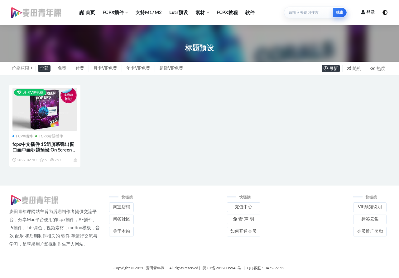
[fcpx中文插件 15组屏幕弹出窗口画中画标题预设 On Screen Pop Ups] (44, 110)
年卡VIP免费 (138, 68)
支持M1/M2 (149, 12)
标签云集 (370, 219)
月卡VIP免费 (105, 68)
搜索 (339, 12)
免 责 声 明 (243, 219)
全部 (44, 68)
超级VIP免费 (171, 68)
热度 (380, 69)
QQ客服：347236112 (265, 268)
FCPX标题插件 (51, 136)
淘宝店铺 (121, 207)
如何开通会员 (243, 231)
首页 (90, 12)
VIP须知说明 (370, 207)
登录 (370, 12)
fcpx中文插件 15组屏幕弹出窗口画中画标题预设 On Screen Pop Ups (43, 150)
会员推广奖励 (370, 231)
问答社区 (121, 219)
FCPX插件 (113, 12)
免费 (62, 68)
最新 (333, 69)
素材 (200, 12)
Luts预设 (178, 12)
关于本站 (121, 231)
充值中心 (243, 207)
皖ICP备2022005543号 (222, 268)
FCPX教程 (227, 12)
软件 (250, 12)
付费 (79, 68)
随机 (356, 69)
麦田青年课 (155, 268)
